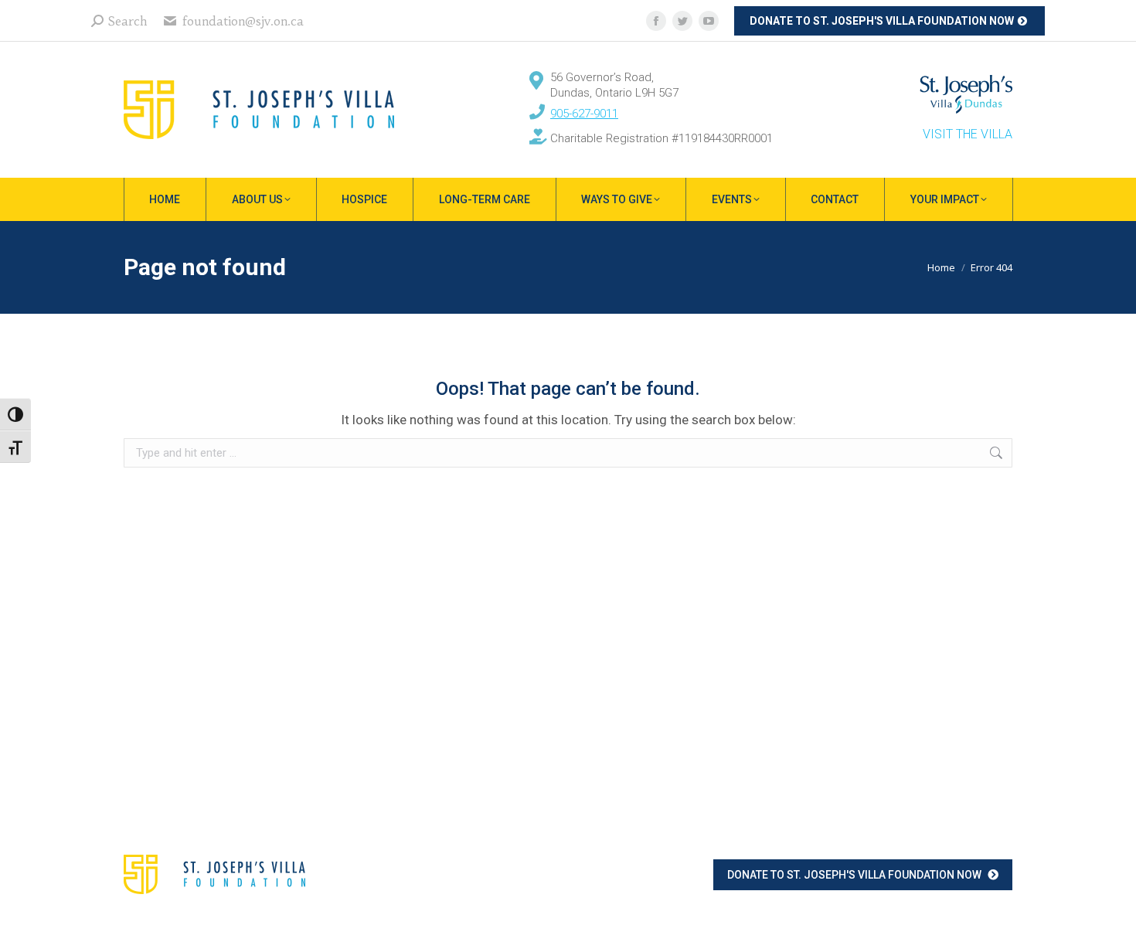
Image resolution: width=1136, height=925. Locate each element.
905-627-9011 (584, 114)
